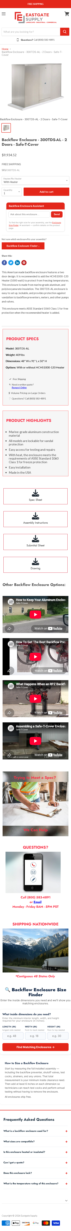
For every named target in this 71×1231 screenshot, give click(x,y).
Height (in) (53, 1027)
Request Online (19, 387)
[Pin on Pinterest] (24, 262)
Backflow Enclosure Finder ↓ (23, 245)
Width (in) (31, 1027)
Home (5, 49)
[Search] (64, 32)
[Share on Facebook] (4, 262)
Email (38, 902)
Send (57, 214)
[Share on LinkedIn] (17, 262)
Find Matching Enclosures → (36, 1047)
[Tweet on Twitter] (10, 262)
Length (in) (9, 1027)
